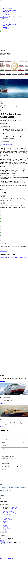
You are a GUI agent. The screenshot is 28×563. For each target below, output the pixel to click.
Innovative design (7, 519)
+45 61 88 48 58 (13, 507)
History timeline (7, 528)
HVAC (5, 13)
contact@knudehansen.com (14, 509)
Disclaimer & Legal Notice (6, 542)
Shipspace (5, 521)
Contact (5, 525)
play (1, 196)
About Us (5, 526)
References (6, 14)
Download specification (6, 144)
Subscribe (2, 541)
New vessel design (7, 8)
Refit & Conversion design (9, 10)
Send (2, 495)
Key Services (6, 514)
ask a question (3, 251)
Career (4, 529)
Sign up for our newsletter (6, 558)
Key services (6, 11)
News (4, 522)
